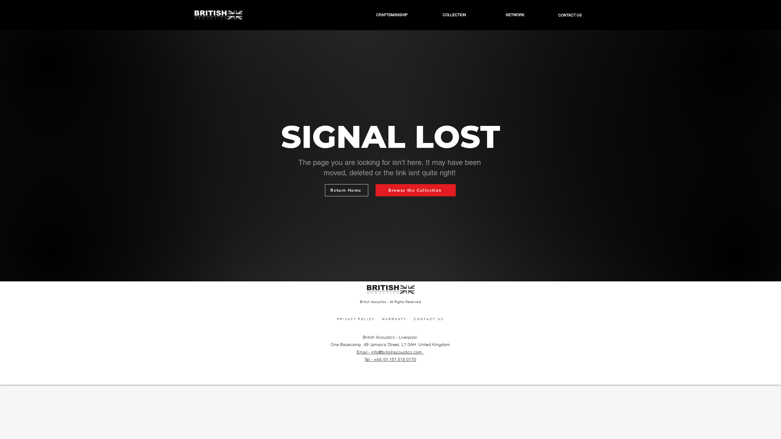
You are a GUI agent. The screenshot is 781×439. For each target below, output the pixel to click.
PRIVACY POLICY (356, 319)
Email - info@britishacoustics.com (390, 352)
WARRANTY (394, 319)
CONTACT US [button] (429, 319)
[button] (500, 15)
